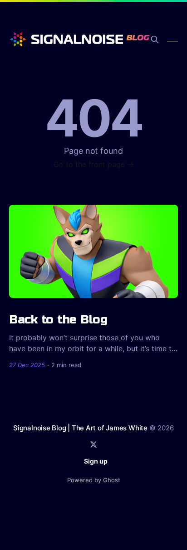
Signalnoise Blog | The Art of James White (80, 428)
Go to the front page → (94, 164)
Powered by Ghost (93, 480)
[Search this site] (155, 39)
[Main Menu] (172, 39)
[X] (93, 444)
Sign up (96, 461)
